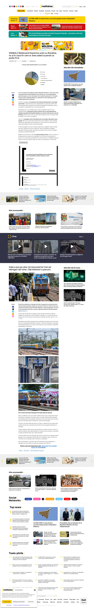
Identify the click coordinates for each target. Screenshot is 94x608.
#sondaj (21, 188)
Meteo (38, 602)
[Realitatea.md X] (14, 6)
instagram (12, 6)
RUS (84, 6)
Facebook (13, 95)
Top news (15, 507)
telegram (18, 6)
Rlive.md (52, 602)
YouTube (67, 499)
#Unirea (26, 188)
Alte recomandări (16, 210)
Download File (23, 142)
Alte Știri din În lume (72, 268)
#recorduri (26, 450)
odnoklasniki (16, 6)
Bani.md (59, 602)
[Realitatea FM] (47, 13)
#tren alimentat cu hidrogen (37, 450)
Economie (47, 11)
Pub (37, 6)
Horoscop (45, 602)
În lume (53, 11)
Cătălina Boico (31, 272)
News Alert (13, 27)
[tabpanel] (20, 249)
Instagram (36, 499)
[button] (35, 590)
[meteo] (43, 13)
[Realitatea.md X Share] (13, 97)
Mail (13, 105)
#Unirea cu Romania (35, 188)
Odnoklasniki (13, 102)
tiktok (23, 6)
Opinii (76, 11)
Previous (1, 198)
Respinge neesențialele (19, 601)
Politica (36, 11)
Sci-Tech (65, 11)
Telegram (13, 100)
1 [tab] (45, 260)
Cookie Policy (9, 605)
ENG (81, 6)
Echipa (33, 6)
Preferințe (30, 601)
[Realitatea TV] (52, 13)
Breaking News (14, 19)
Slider (24, 272)
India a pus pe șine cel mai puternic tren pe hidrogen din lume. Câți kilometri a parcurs (30, 268)
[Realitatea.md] (83, 601)
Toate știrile (21, 10)
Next (93, 198)
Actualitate (30, 11)
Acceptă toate (6, 601)
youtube (21, 6)
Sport (60, 11)
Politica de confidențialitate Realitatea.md (21, 605)
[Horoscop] (38, 13)
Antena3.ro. (24, 311)
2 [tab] (46, 260)
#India (20, 450)
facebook (10, 6)
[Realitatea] (51, 6)
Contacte (27, 6)
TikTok (74, 499)
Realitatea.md (33, 61)
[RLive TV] (12, 237)
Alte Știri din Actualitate (73, 68)
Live (57, 13)
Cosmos (71, 11)
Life (57, 11)
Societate (41, 11)
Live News (13, 34)
